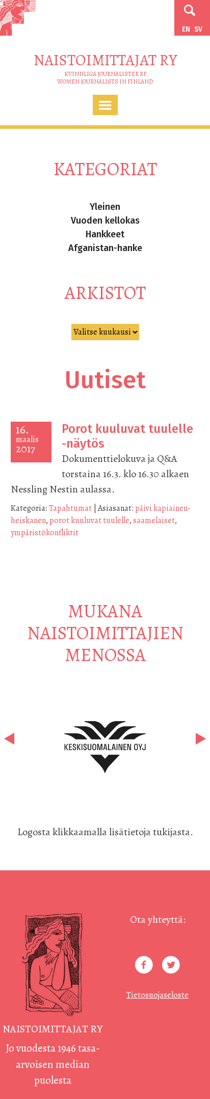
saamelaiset (154, 520)
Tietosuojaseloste (157, 995)
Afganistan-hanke (105, 248)
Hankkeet (105, 234)
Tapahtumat (70, 508)
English (186, 29)
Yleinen (105, 206)
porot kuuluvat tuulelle (89, 520)
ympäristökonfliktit (44, 532)
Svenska (198, 29)
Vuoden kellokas (105, 220)
